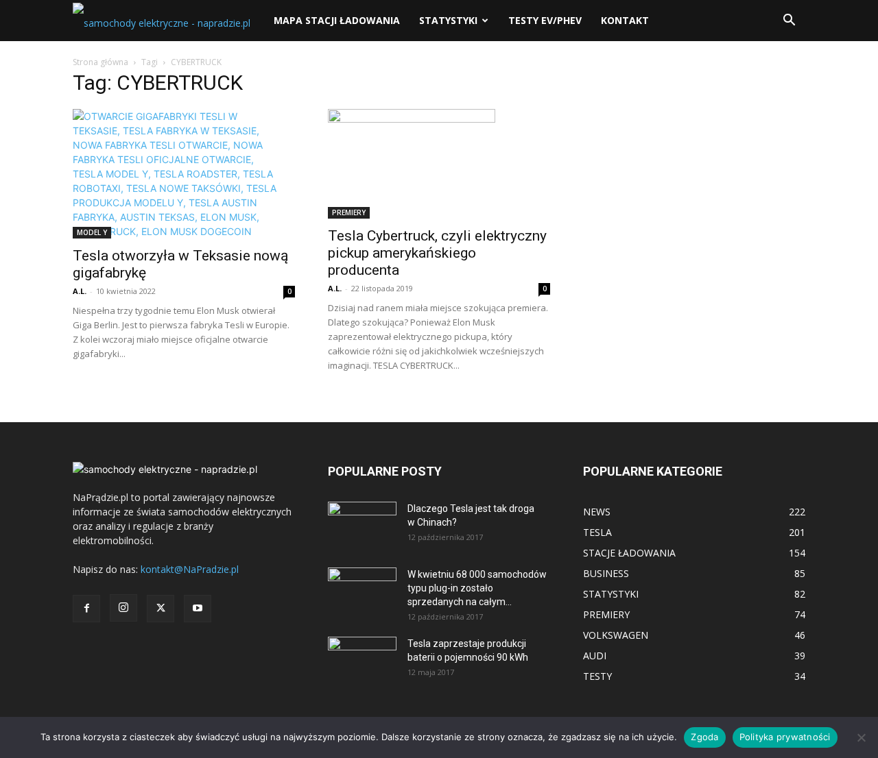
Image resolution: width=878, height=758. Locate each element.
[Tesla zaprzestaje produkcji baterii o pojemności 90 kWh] (362, 651)
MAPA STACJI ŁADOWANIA (337, 20)
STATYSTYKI (448, 20)
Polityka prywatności (785, 736)
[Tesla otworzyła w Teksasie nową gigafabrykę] (184, 174)
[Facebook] (86, 608)
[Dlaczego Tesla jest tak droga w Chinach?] (362, 526)
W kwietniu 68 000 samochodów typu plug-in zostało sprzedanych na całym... (477, 588)
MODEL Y (92, 232)
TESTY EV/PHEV (545, 20)
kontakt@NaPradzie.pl (190, 569)
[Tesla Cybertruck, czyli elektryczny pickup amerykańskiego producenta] (439, 164)
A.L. (79, 291)
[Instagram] (123, 608)
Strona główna (100, 62)
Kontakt (625, 20)
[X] (160, 608)
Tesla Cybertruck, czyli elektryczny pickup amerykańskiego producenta (437, 253)
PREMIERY (349, 212)
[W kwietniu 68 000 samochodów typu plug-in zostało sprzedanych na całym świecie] (362, 586)
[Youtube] (197, 608)
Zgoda (704, 736)
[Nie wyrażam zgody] (861, 737)
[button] (788, 21)
